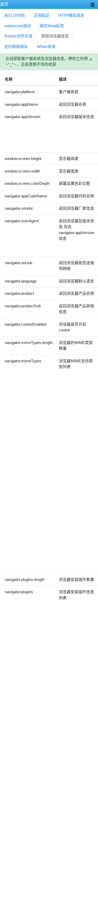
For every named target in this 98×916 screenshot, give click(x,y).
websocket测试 (17, 26)
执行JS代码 (14, 15)
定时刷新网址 (16, 46)
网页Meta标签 (52, 26)
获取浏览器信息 (55, 36)
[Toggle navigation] (92, 4)
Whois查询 (46, 46)
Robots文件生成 (18, 36)
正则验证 (41, 15)
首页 (4, 4)
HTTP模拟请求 (71, 15)
